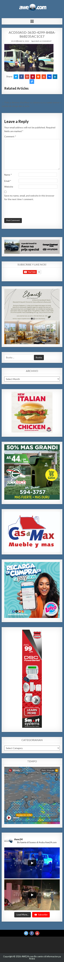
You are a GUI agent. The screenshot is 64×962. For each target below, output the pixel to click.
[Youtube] (37, 933)
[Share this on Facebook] (21, 76)
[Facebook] (32, 933)
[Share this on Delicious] (32, 81)
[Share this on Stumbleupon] (44, 76)
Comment (10, 136)
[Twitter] (26, 933)
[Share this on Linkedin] (55, 76)
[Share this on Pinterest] (32, 76)
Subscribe (42, 914)
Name (8, 174)
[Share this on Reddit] (38, 76)
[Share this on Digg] (49, 76)
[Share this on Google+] (27, 76)
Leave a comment (42, 41)
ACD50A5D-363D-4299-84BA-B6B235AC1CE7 (32, 34)
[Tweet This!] (16, 76)
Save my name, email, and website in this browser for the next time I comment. (29, 197)
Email (7, 180)
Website (8, 186)
